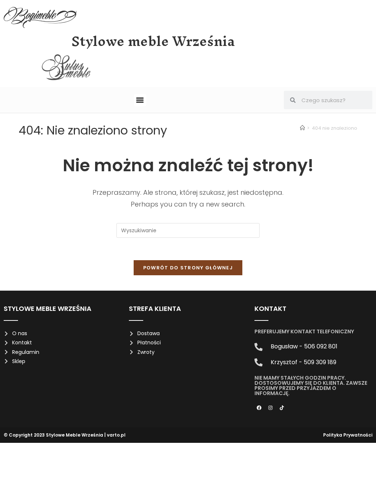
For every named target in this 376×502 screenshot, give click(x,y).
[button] (140, 100)
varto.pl (116, 435)
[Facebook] (259, 408)
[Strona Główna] (302, 128)
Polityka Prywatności (347, 435)
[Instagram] (270, 408)
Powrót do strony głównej (188, 267)
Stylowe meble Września (153, 41)
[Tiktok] (282, 408)
